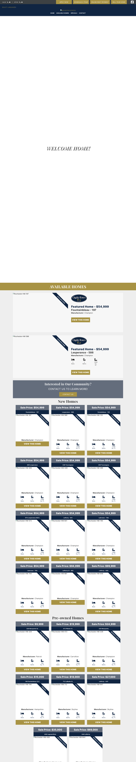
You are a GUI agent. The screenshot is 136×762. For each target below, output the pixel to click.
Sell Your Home (118, 2)
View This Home (80, 319)
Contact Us (68, 394)
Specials (74, 13)
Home (52, 13)
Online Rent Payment (100, 2)
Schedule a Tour (81, 2)
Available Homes (62, 13)
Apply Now (64, 2)
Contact (82, 13)
